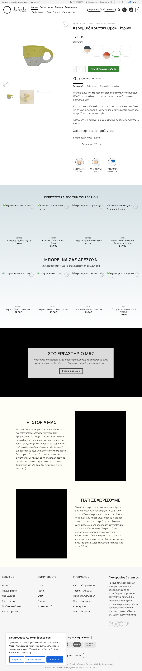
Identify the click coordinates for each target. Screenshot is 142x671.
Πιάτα (43, 7)
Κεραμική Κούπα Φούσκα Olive (88, 309)
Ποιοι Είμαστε (53, 12)
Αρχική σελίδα (79, 23)
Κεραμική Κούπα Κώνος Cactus (53, 309)
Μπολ (50, 7)
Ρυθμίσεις (16, 659)
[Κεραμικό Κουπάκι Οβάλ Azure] (87, 49)
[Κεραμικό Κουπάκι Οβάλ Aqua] (77, 47)
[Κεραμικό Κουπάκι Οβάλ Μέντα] (97, 53)
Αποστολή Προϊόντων (84, 585)
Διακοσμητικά (45, 606)
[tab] (78, 86)
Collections (37, 12)
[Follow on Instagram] (119, 2)
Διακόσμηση (71, 7)
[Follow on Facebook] (117, 2)
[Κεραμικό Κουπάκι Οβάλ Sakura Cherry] (126, 53)
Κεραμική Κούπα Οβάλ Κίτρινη (88, 240)
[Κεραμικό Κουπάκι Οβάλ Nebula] (126, 47)
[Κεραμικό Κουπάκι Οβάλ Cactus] (97, 47)
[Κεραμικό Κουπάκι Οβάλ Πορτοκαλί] (107, 55)
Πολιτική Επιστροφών (110, 86)
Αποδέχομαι (54, 659)
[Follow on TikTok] (122, 2)
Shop (90, 23)
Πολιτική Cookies (81, 611)
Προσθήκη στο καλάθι (103, 68)
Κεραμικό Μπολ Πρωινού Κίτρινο (53, 241)
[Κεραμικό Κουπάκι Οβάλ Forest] (107, 47)
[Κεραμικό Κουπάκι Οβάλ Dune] (116, 47)
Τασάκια (59, 7)
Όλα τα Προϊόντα (10, 611)
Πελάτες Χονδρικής (12, 606)
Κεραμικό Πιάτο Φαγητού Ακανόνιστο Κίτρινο (122, 241)
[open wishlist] (124, 9)
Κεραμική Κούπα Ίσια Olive (18, 309)
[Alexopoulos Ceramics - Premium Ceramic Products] (14, 10)
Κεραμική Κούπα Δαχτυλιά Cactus (123, 310)
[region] (36, 649)
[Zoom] (5, 84)
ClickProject (91, 667)
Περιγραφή (78, 86)
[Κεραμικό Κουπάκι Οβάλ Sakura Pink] (116, 60)
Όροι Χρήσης (80, 606)
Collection (91, 86)
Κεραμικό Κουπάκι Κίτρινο (19, 240)
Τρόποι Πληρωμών (82, 590)
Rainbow (111, 23)
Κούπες (34, 7)
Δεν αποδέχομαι (35, 659)
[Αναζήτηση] (119, 10)
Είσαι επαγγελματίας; (71, 637)
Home (5, 585)
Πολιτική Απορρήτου (83, 601)
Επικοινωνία (68, 12)
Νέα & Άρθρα (8, 595)
